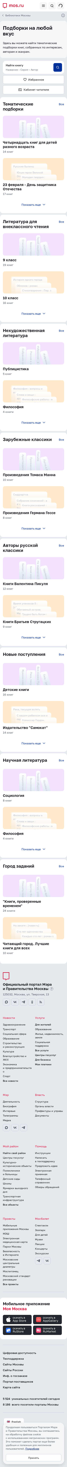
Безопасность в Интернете (11, 1253)
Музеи (39, 1239)
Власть (40, 1095)
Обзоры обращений (47, 1187)
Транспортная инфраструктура (13, 1198)
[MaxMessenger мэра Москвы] (6, 1127)
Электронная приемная (43, 1172)
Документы (42, 1115)
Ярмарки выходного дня (15, 1190)
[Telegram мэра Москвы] (23, 1127)
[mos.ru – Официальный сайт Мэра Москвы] (14, 5)
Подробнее (32, 1448)
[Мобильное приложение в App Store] (17, 1319)
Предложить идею (46, 1165)
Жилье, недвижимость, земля (49, 1035)
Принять (33, 1457)
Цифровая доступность (19, 1353)
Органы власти (44, 1106)
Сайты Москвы (13, 1364)
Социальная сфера (14, 1033)
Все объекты (10, 1204)
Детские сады (11, 1178)
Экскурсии (42, 1253)
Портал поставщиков (18, 1381)
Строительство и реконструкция (13, 1045)
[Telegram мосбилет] (38, 1260)
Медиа (7, 1120)
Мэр (6, 1095)
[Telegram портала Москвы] (23, 1002)
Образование (11, 1038)
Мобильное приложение (26, 1306)
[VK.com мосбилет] (47, 1260)
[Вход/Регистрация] (60, 5)
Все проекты (10, 1284)
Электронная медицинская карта (15, 1240)
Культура (8, 1051)
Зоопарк (40, 1230)
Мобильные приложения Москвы (16, 1227)
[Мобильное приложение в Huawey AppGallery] (47, 1319)
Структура (41, 1101)
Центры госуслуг (45, 1054)
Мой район (10, 1146)
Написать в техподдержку (45, 1159)
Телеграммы (10, 1115)
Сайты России (13, 1370)
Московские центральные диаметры (11, 1263)
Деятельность (11, 1101)
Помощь (41, 1146)
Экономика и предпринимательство (17, 1068)
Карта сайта (11, 1387)
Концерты (41, 1248)
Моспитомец (10, 1271)
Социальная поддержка (42, 1044)
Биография (9, 1106)
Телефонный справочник (43, 1180)
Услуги (40, 1018)
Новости (9, 1018)
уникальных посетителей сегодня (31, 1399)
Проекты (9, 1218)
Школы (7, 1183)
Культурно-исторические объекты (17, 1164)
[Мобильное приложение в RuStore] (17, 1330)
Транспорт (9, 1029)
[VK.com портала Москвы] (15, 1002)
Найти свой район (14, 1152)
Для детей (41, 1234)
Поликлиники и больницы (11, 1172)
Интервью (9, 1110)
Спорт (6, 1076)
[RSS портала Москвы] (40, 1002)
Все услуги (42, 1050)
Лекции (39, 1244)
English (16, 1421)
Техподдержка (13, 1358)
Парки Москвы (12, 1246)
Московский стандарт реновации (16, 1277)
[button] (33, 67)
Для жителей (43, 1024)
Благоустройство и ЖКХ (14, 1058)
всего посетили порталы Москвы (31, 1404)
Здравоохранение (14, 1024)
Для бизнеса (43, 1059)
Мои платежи (43, 1064)
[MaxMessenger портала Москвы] (6, 1002)
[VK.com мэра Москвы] (15, 1127)
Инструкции (43, 1152)
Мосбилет (42, 1218)
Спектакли (41, 1225)
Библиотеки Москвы (18, 15)
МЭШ (6, 1233)
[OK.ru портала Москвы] (32, 1002)
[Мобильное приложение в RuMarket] (47, 1330)
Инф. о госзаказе (15, 1376)
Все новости (10, 1080)
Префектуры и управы (49, 1110)
